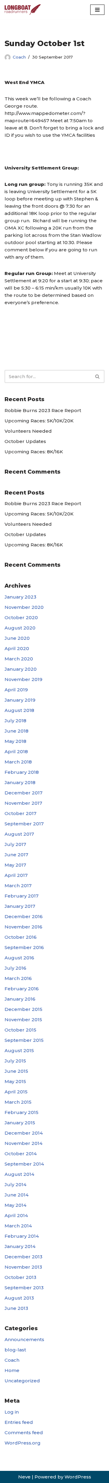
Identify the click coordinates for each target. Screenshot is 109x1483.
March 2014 (18, 1226)
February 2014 (22, 1236)
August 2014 (19, 1174)
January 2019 (20, 700)
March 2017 (18, 885)
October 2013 (20, 1277)
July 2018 (15, 720)
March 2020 (19, 659)
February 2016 (22, 988)
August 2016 (19, 958)
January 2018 (20, 782)
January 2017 (20, 906)
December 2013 (23, 1257)
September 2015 (24, 1040)
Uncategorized (22, 1381)
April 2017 (16, 875)
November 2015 (23, 1019)
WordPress (77, 1477)
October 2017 (20, 813)
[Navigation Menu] (97, 10)
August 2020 (20, 628)
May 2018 (15, 741)
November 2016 (23, 927)
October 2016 (21, 937)
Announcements (24, 1339)
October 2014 (21, 1153)
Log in (12, 1412)
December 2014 (24, 1133)
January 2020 (21, 669)
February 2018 (22, 772)
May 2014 (15, 1205)
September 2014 (24, 1164)
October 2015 (20, 1030)
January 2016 (20, 999)
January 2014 (20, 1246)
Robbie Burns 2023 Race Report (43, 410)
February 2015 (21, 1112)
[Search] (97, 376)
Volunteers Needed (28, 431)
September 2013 (24, 1287)
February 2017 (21, 896)
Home (12, 1370)
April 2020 (17, 648)
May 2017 (15, 865)
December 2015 (23, 1009)
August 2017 (19, 834)
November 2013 (23, 1267)
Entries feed (19, 1422)
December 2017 (23, 793)
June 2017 (16, 854)
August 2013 (19, 1298)
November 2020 (24, 607)
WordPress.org (23, 1443)
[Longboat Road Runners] (23, 9)
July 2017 (15, 844)
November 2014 (23, 1143)
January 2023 (20, 597)
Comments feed (24, 1432)
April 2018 (16, 751)
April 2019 (16, 690)
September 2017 (24, 824)
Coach (19, 57)
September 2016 (24, 947)
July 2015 (15, 1061)
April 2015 (16, 1092)
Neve (24, 1477)
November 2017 (23, 803)
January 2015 (20, 1123)
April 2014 (16, 1215)
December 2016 (24, 916)
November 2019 (23, 679)
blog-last (15, 1350)
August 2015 (19, 1050)
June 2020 (17, 638)
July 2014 (15, 1184)
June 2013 (16, 1308)
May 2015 (15, 1081)
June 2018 (16, 731)
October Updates (25, 441)
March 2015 (18, 1102)
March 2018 (18, 762)
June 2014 (16, 1195)
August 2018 (19, 710)
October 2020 (21, 617)
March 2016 (18, 978)
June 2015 (16, 1071)
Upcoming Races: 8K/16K (34, 452)
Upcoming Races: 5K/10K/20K (39, 421)
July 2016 (15, 968)
